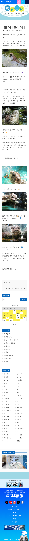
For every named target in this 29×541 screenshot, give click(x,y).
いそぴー (7, 380)
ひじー (19, 383)
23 (14, 318)
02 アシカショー (9, 337)
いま (5, 383)
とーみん (7, 435)
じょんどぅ (7, 410)
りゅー (19, 426)
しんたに (7, 413)
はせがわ (19, 374)
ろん (18, 432)
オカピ (6, 389)
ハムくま (19, 380)
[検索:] (14, 300)
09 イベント (7, 358)
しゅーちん (7, 407)
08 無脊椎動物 (8, 355)
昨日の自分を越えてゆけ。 (14, 288)
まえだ (19, 392)
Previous (1, 462)
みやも (19, 401)
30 (14, 320)
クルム (6, 401)
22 (11, 318)
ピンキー (19, 386)
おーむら (7, 386)
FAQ (14, 519)
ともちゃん (7, 438)
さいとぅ (7, 404)
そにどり (7, 417)
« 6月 (12, 324)
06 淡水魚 (7, 349)
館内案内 (14, 507)
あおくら (7, 374)
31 (18, 320)
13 (4, 315)
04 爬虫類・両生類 (9, 343)
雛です (8, 282)
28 (7, 320)
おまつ (6, 395)
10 (18, 313)
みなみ (19, 395)
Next (26, 462)
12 (25, 313)
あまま (6, 377)
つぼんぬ (7, 432)
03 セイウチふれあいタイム (12, 340)
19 (25, 315)
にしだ (6, 441)
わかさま (19, 435)
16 (14, 315)
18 (21, 315)
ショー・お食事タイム (14, 516)
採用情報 (14, 522)
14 (7, 315)
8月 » (16, 324)
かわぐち (7, 398)
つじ (5, 429)
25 (21, 318)
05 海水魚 (7, 346)
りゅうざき (20, 429)
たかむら (7, 420)
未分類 (6, 30)
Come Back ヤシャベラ (14, 461)
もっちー (19, 407)
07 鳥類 (6, 352)
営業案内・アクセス (14, 510)
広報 (18, 441)
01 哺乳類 (7, 334)
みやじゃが (20, 398)
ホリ (18, 389)
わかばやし (20, 438)
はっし (19, 377)
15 (11, 315)
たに (5, 423)
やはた (19, 417)
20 (4, 318)
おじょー (7, 392)
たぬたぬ (7, 426)
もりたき (19, 413)
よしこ (19, 423)
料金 (14, 513)
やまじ (19, 420)
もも (18, 410)
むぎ (18, 404)
